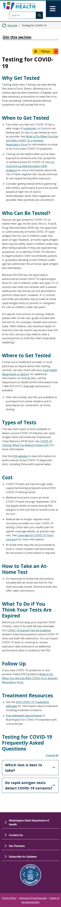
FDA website (20, 456)
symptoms (29, 128)
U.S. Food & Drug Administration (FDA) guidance (30, 166)
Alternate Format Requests (33, 898)
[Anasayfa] (25, 6)
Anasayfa (12, 25)
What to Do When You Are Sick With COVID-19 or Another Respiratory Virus (32, 140)
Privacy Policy (9, 898)
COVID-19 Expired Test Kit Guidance (29, 630)
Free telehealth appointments (24, 715)
